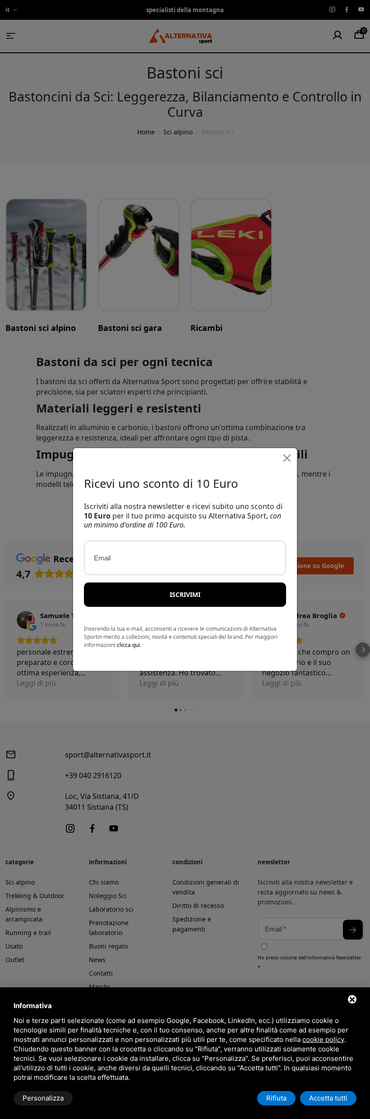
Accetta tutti (328, 1098)
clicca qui (128, 645)
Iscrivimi (185, 594)
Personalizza (43, 1098)
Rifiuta (276, 1098)
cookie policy (323, 1039)
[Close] (287, 458)
